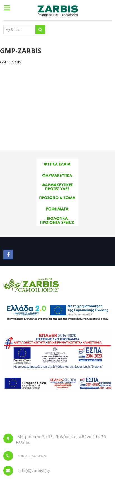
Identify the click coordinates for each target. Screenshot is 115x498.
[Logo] (31, 285)
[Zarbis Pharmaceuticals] (57, 12)
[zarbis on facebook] (8, 254)
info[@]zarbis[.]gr (34, 470)
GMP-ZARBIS (10, 61)
